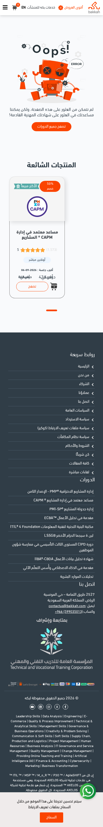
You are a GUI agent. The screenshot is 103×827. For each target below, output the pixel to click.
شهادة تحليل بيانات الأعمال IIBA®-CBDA (64, 559)
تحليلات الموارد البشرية (76, 577)
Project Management (64, 741)
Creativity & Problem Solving (67, 731)
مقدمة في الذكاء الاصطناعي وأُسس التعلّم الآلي (58, 568)
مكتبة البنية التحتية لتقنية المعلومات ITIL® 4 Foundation (51, 527)
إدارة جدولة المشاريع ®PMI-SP (71, 509)
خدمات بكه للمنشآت (41, 7)
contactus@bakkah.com (67, 606)
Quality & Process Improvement (51, 721)
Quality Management (45, 751)
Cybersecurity (80, 761)
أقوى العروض (73, 7)
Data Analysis (53, 716)
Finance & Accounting (52, 761)
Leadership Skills (28, 716)
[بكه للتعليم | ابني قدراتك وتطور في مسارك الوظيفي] (94, 7)
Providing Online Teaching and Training (44, 756)
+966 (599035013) (69, 612)
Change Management (77, 751)
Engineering (73, 716)
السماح (51, 817)
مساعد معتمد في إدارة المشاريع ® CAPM (63, 500)
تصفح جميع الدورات (51, 127)
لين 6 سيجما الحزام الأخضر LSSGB (68, 536)
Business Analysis (40, 746)
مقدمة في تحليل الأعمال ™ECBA (68, 518)
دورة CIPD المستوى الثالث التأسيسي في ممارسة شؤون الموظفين (52, 547)
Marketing (32, 766)
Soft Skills (62, 736)
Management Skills (53, 726)
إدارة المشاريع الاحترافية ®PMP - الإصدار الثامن (60, 492)
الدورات (87, 480)
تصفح (32, 286)
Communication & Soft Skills (32, 736)
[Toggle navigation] (5, 8)
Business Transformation (60, 766)
